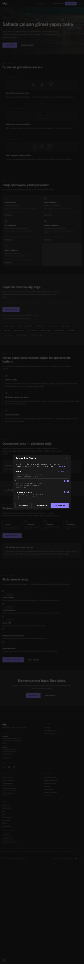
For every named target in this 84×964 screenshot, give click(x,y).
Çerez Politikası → (59, 466)
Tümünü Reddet (23, 505)
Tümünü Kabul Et (59, 505)
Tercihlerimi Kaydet (41, 505)
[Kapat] (67, 458)
